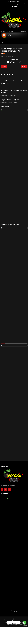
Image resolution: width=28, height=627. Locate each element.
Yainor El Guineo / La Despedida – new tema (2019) (12, 82)
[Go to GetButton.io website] (24, 625)
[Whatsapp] (16, 62)
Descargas (23, 3)
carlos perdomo (12, 95)
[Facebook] (7, 62)
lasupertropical (12, 86)
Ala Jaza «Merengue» (5, 66)
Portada (4, 3)
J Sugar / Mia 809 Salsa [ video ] (10, 100)
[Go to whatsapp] (24, 623)
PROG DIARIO (10, 3)
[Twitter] (10, 62)
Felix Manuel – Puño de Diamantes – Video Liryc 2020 (14, 91)
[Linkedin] (13, 62)
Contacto (16, 4)
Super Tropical (12, 56)
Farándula (17, 3)
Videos (11, 4)
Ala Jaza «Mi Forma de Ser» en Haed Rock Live (24, 66)
